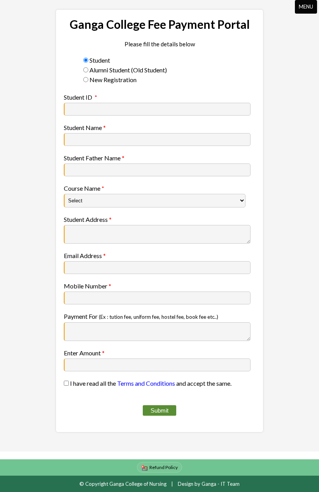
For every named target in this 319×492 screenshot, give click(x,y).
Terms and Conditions (146, 383)
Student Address (88, 219)
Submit (159, 410)
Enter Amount (84, 353)
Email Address (85, 255)
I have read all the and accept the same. (150, 383)
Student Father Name (94, 158)
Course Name (82, 188)
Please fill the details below (159, 43)
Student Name (85, 127)
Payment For (141, 316)
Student (99, 60)
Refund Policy (163, 467)
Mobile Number (87, 286)
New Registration (113, 79)
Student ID (78, 97)
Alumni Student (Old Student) (128, 70)
